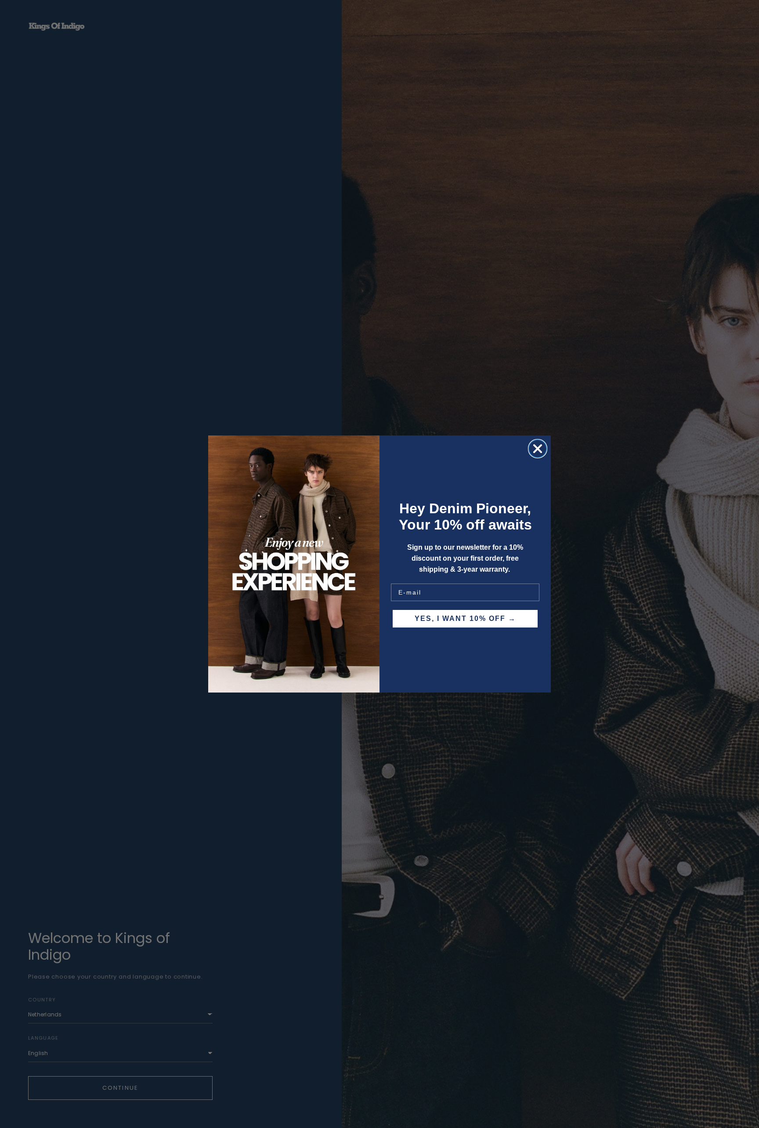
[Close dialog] (537, 448)
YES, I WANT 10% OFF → (465, 618)
